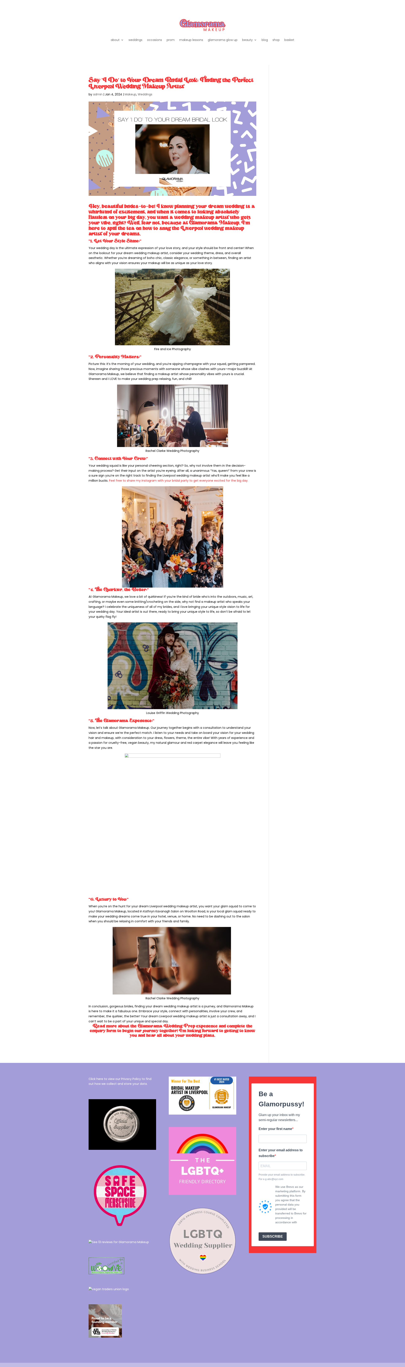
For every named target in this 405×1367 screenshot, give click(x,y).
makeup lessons (191, 40)
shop (276, 40)
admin (98, 94)
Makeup (130, 94)
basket (289, 40)
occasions (154, 40)
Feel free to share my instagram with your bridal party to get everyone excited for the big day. (178, 480)
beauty (247, 40)
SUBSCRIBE (272, 1236)
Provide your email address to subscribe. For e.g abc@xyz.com (282, 1176)
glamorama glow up (223, 40)
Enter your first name (275, 1129)
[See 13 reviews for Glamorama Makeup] (119, 1242)
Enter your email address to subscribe (281, 1153)
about (115, 40)
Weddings (145, 94)
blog (265, 40)
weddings (135, 40)
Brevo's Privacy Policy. (290, 1226)
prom (171, 40)
